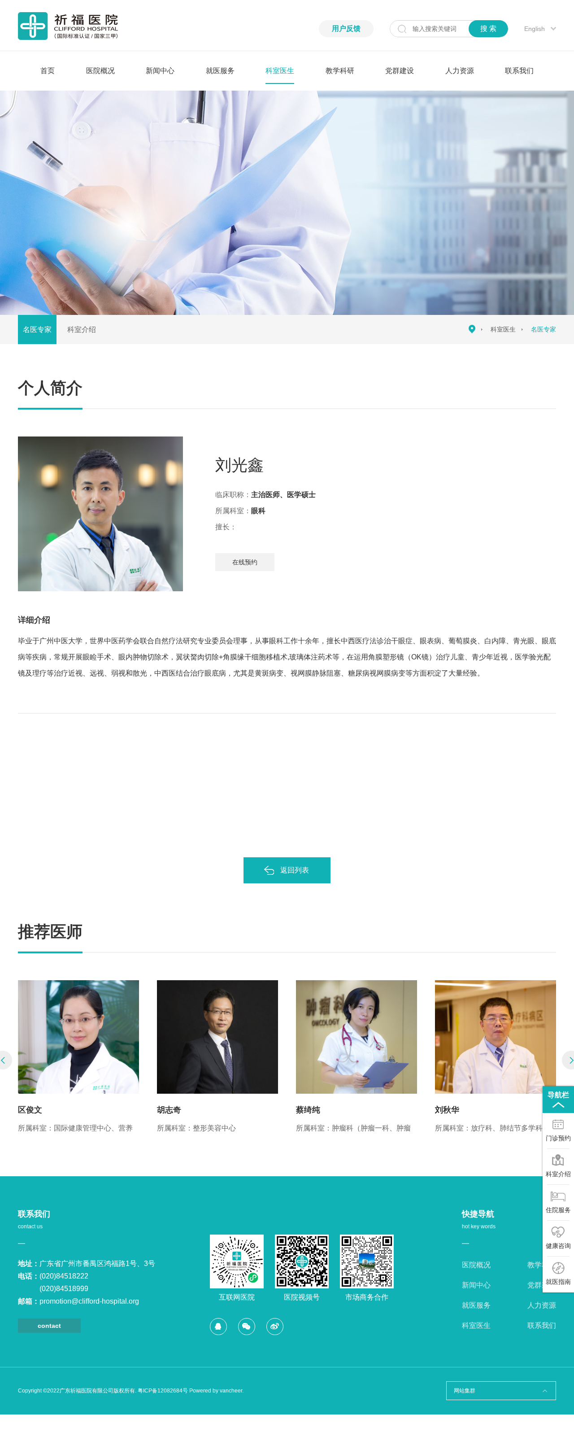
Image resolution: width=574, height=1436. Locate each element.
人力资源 (459, 70)
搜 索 (488, 28)
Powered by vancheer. (216, 1391)
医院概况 (100, 70)
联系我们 (519, 70)
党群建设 (399, 70)
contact (49, 1325)
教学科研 (340, 70)
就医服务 (220, 70)
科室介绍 (81, 329)
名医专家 (37, 329)
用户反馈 (346, 28)
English (534, 28)
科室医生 (279, 70)
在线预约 (244, 562)
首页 (47, 70)
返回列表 (294, 870)
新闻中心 (160, 70)
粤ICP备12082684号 (163, 1391)
